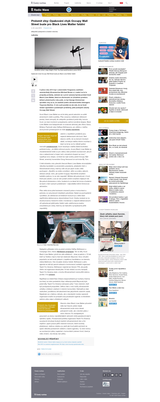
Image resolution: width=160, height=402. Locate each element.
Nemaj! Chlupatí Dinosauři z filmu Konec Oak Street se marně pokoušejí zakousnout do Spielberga (118, 180)
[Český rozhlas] (38, 3)
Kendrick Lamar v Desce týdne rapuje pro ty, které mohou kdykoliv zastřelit (60, 342)
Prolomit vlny (48, 28)
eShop (37, 381)
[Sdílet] (35, 85)
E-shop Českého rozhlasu (108, 210)
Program (66, 3)
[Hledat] (126, 3)
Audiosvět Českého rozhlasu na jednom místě (111, 61)
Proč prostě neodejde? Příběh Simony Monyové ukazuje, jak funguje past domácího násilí (118, 71)
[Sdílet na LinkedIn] (33, 100)
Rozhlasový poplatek (86, 386)
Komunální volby (40, 376)
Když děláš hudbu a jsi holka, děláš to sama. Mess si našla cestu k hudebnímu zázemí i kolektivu (117, 190)
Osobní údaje (106, 393)
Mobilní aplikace (62, 381)
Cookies (98, 393)
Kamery (111, 11)
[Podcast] (32, 85)
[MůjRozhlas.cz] (34, 35)
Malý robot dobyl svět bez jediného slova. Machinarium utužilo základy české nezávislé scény (118, 170)
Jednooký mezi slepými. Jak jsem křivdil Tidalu (117, 139)
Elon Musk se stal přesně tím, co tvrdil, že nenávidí (118, 146)
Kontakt (82, 384)
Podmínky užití (116, 393)
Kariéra (82, 381)
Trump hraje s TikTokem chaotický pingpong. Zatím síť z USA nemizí (118, 132)
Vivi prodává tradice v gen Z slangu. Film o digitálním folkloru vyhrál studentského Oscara (118, 199)
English (123, 393)
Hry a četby (102, 47)
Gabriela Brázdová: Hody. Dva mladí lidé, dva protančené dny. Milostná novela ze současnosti (118, 91)
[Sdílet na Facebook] (33, 91)
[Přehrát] (34, 79)
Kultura (91, 15)
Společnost (75, 15)
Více (126, 15)
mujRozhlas (78, 3)
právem (52, 275)
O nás (98, 15)
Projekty (119, 15)
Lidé (103, 15)
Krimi (110, 47)
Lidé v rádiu (83, 379)
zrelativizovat (51, 147)
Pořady (55, 15)
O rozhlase (99, 3)
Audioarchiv (112, 9)
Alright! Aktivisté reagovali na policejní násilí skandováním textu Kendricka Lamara (47, 138)
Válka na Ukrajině (40, 374)
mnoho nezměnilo (73, 130)
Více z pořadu (104, 128)
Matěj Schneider (46, 349)
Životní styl (35, 15)
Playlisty (110, 15)
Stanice (89, 3)
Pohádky (102, 50)
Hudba (84, 15)
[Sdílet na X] (33, 96)
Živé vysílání (103, 53)
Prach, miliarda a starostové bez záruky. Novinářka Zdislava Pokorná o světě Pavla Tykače (117, 101)
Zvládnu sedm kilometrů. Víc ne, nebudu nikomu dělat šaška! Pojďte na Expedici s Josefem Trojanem (118, 81)
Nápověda (83, 376)
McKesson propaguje (65, 252)
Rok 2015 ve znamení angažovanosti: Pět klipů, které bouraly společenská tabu (61, 344)
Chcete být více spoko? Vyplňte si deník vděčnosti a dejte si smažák (118, 110)
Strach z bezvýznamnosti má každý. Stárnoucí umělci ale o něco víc (118, 155)
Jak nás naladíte (85, 374)
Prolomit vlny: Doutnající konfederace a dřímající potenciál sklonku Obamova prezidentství (47, 307)
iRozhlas (56, 3)
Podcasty (60, 379)
